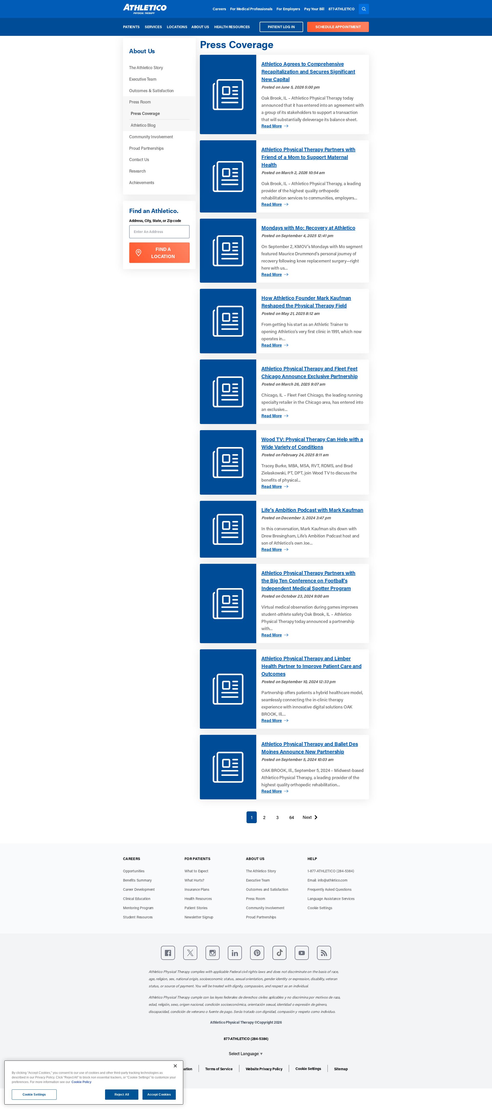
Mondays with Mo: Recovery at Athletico (308, 227)
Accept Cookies (159, 1094)
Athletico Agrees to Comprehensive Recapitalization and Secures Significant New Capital (308, 71)
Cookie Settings (320, 907)
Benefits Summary (137, 880)
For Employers (288, 8)
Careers (219, 8)
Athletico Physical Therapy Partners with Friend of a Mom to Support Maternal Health (308, 157)
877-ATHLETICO (342, 8)
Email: (327, 880)
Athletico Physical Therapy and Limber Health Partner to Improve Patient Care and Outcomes (311, 666)
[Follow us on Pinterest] (257, 953)
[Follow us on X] (190, 953)
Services (153, 26)
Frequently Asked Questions (330, 889)
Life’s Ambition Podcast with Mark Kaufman (312, 509)
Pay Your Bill (314, 8)
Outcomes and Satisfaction (267, 889)
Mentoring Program (138, 907)
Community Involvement (151, 136)
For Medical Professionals (251, 8)
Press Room (140, 101)
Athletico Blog (143, 125)
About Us (200, 26)
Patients (131, 26)
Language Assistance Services (331, 898)
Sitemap (341, 1068)
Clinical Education (136, 898)
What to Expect (196, 870)
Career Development (139, 889)
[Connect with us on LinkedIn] (235, 953)
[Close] (175, 1066)
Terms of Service (218, 1068)
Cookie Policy (81, 1082)
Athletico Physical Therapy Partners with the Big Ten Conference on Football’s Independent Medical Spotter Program (308, 580)
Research (137, 171)
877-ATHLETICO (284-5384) (246, 1038)
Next (307, 818)
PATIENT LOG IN (281, 26)
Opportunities (134, 870)
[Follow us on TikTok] (279, 953)
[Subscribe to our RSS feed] (324, 953)
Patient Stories (196, 907)
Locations (177, 26)
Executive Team (143, 79)
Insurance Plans (196, 889)
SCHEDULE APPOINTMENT (338, 26)
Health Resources (232, 26)
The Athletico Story (146, 67)
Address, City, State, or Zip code (155, 221)
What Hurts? (194, 880)
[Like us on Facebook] (168, 953)
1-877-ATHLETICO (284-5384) (331, 870)
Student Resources (138, 917)
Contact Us (139, 159)
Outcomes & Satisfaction (151, 90)
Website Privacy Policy (264, 1068)
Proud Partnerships (146, 148)
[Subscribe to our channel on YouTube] (302, 953)
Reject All (122, 1094)
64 (291, 817)
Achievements (141, 182)
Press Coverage (145, 113)
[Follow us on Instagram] (213, 953)
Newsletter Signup (198, 917)
